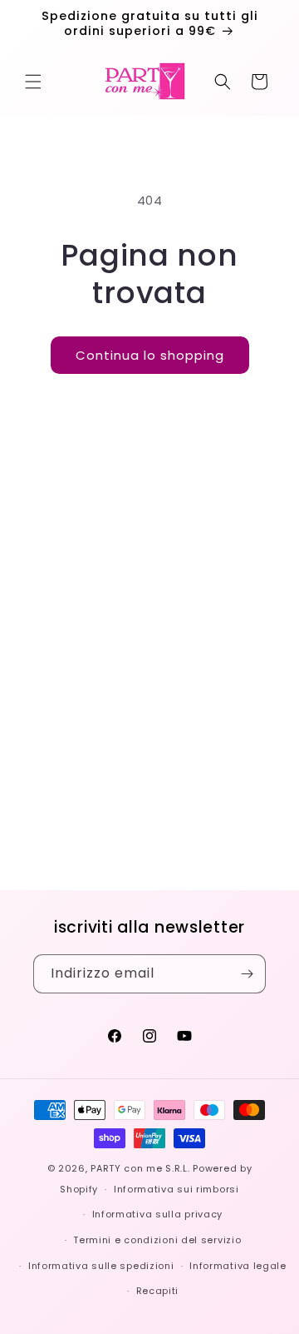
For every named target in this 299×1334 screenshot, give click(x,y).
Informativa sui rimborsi (176, 1189)
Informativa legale (238, 1265)
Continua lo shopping (150, 355)
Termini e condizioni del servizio (157, 1240)
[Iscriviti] (246, 973)
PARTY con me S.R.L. (140, 1168)
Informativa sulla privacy (157, 1214)
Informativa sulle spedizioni (101, 1265)
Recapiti (157, 1290)
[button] (33, 81)
